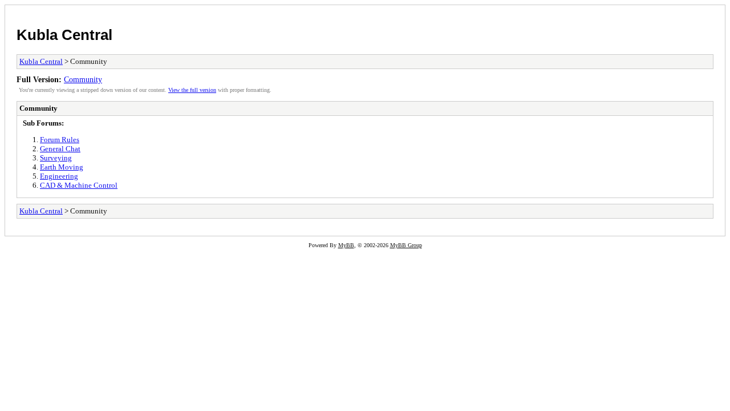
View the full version (192, 90)
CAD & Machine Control (78, 185)
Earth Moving (61, 167)
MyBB (346, 245)
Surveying (56, 158)
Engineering (59, 176)
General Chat (60, 148)
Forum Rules (59, 139)
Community (83, 79)
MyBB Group (406, 245)
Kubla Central (64, 34)
